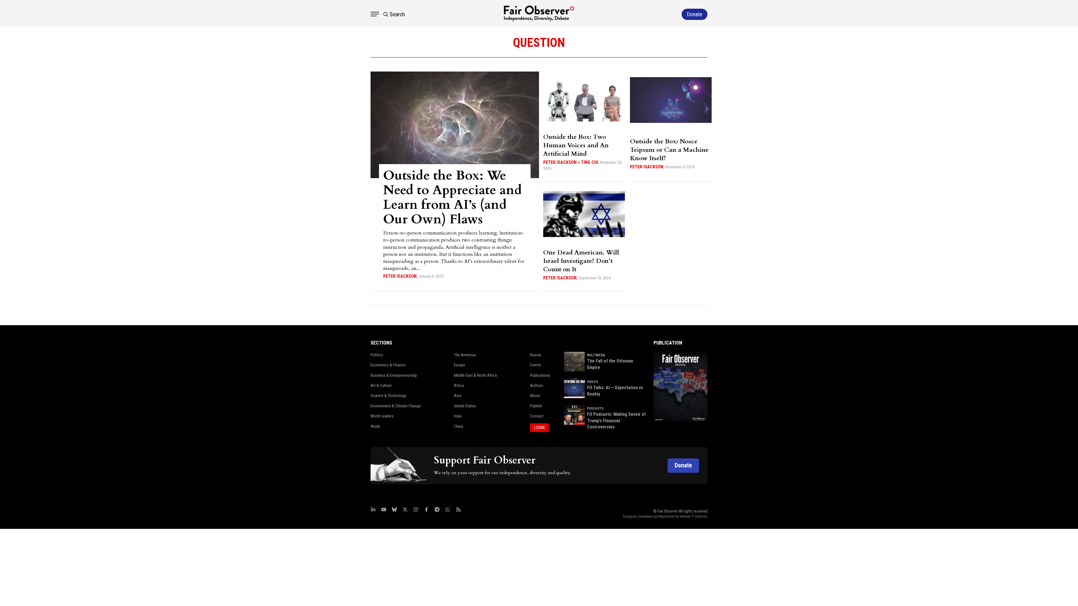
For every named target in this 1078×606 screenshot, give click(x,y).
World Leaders (382, 416)
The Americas (465, 354)
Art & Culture (381, 385)
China (458, 426)
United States (465, 405)
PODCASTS (595, 408)
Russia (535, 354)
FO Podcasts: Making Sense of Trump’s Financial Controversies (616, 421)
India (458, 416)
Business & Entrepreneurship (394, 375)
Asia (457, 395)
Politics (377, 354)
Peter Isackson (400, 276)
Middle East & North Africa (475, 375)
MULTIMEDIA (596, 355)
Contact (536, 416)
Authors (536, 385)
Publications (540, 375)
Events (535, 365)
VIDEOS (592, 382)
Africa (459, 385)
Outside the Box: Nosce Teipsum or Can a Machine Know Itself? (669, 149)
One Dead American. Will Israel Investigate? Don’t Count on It (581, 261)
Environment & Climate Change (396, 405)
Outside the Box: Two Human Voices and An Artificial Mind (576, 145)
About (535, 395)
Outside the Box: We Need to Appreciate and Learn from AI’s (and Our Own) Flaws (452, 197)
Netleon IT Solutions (693, 516)
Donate (683, 465)
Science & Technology (388, 395)
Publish (536, 405)
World (375, 426)
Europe (459, 365)
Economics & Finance (388, 365)
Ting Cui (589, 162)
